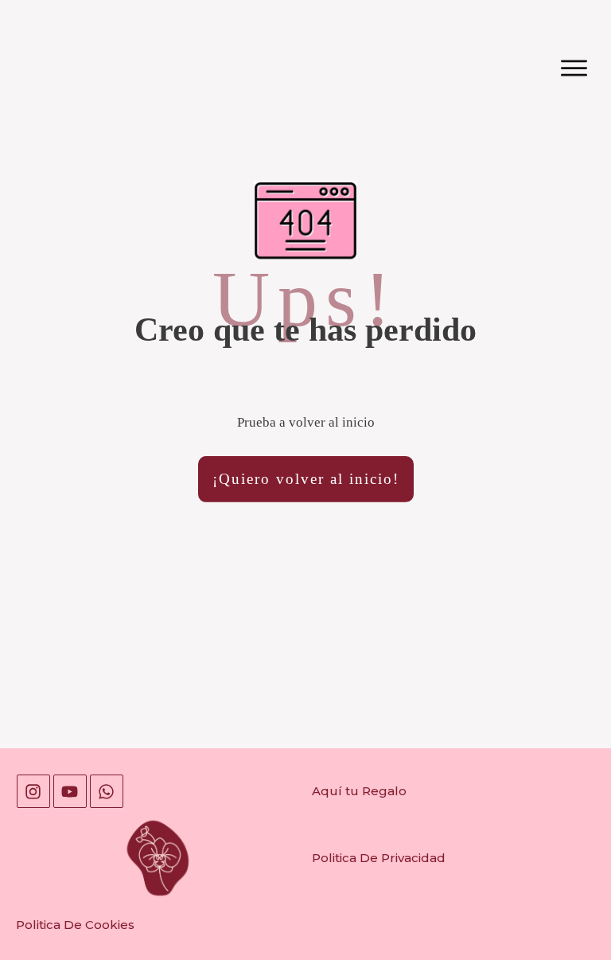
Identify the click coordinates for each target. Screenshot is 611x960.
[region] (207, 822)
